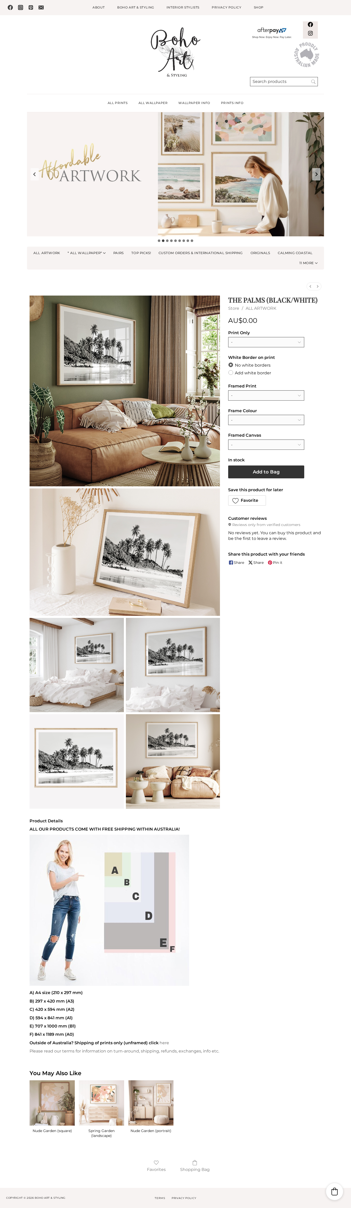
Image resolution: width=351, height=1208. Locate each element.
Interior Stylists (183, 7)
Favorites (156, 1169)
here (164, 1042)
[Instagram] (20, 7)
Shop (259, 7)
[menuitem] (310, 286)
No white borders (253, 365)
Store (233, 308)
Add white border (253, 372)
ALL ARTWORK (261, 308)
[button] (308, 263)
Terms (160, 1198)
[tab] (159, 240)
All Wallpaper (153, 103)
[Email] (41, 7)
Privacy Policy (226, 7)
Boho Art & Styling (135, 7)
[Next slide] (316, 174)
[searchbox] (284, 81)
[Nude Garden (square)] (52, 1103)
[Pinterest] (31, 7)
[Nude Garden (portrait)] (150, 1103)
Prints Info (232, 103)
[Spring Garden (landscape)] (101, 1103)
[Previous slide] (35, 174)
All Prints (118, 103)
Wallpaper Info (194, 103)
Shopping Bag (195, 1169)
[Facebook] (10, 7)
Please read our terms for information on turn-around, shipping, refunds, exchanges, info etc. (124, 1051)
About (99, 7)
